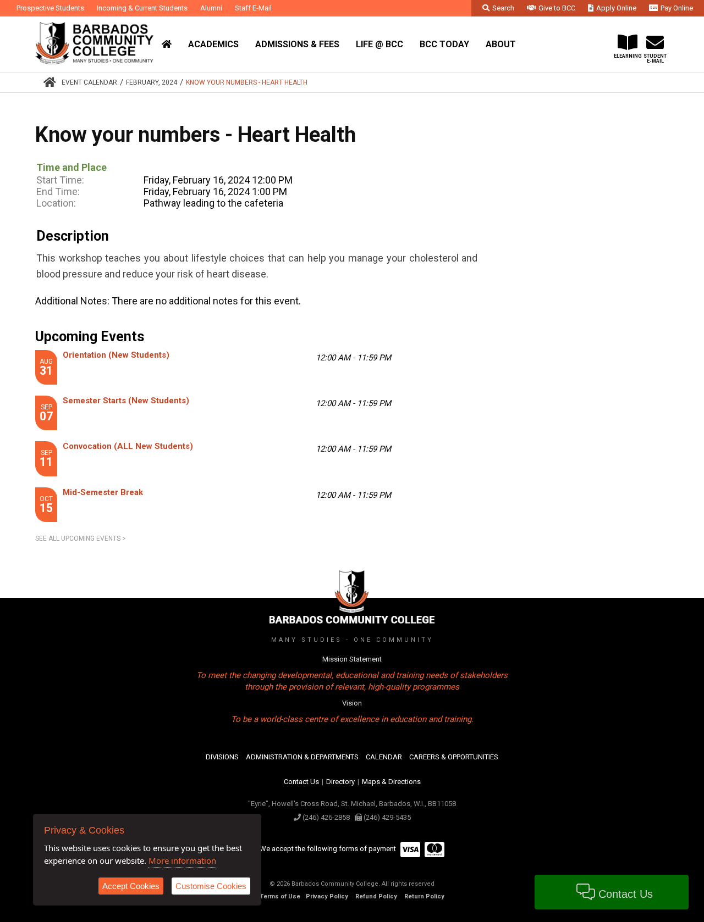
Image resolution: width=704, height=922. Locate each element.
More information (182, 860)
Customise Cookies (210, 886)
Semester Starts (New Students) (126, 401)
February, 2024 (151, 82)
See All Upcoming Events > (80, 538)
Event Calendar (89, 82)
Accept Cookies (131, 886)
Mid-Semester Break (103, 492)
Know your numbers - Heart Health (246, 82)
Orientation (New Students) (116, 355)
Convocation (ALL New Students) (128, 446)
